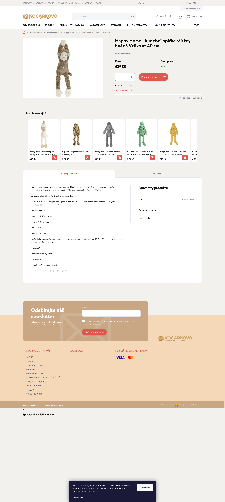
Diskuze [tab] (157, 173)
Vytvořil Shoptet (167, 405)
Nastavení (78, 497)
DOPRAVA (40, 3)
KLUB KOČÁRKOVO (33, 386)
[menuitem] (32, 25)
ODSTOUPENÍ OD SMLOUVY (36, 382)
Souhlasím (145, 487)
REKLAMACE (30, 390)
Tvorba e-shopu (184, 405)
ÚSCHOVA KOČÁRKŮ (33, 394)
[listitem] (44, 140)
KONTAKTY (27, 3)
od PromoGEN (196, 405)
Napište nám (76, 3)
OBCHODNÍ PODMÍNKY (57, 3)
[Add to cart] (54, 157)
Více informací (90, 491)
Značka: (123, 53)
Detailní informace (122, 91)
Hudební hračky (151, 218)
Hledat (132, 16)
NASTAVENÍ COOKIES (93, 3)
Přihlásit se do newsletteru (94, 332)
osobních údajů (111, 321)
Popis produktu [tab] (69, 173)
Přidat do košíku (149, 77)
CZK (194, 3)
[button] (25, 140)
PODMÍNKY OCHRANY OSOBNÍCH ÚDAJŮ (42, 377)
